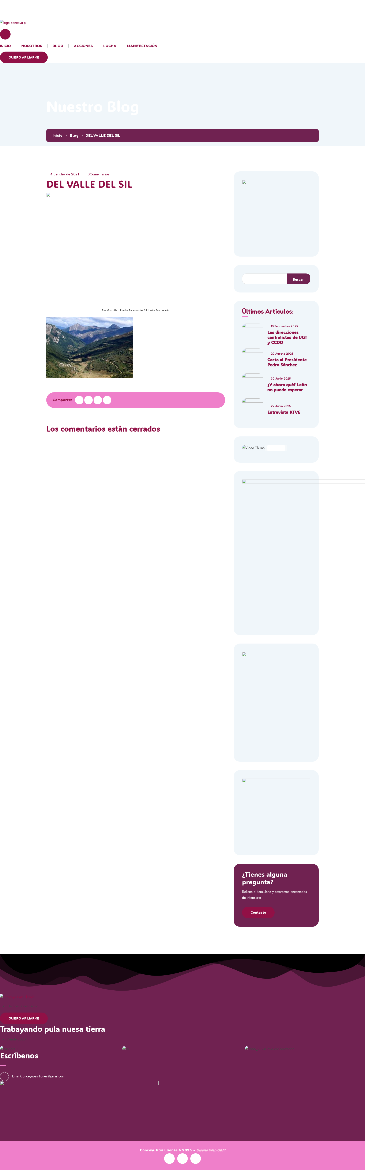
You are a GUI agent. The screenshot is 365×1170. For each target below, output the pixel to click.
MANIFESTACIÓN (142, 45)
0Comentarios (98, 174)
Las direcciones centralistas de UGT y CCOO (287, 337)
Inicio (58, 135)
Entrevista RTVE (283, 412)
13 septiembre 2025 (284, 326)
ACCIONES (83, 45)
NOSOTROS (31, 45)
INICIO (5, 45)
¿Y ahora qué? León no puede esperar (287, 387)
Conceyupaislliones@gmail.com (42, 1076)
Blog (74, 135)
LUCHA (109, 45)
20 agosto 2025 (282, 353)
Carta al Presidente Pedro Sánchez (287, 362)
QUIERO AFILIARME (23, 57)
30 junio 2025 (281, 378)
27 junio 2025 (281, 406)
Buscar (298, 279)
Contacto (258, 912)
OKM (221, 1150)
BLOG (58, 45)
